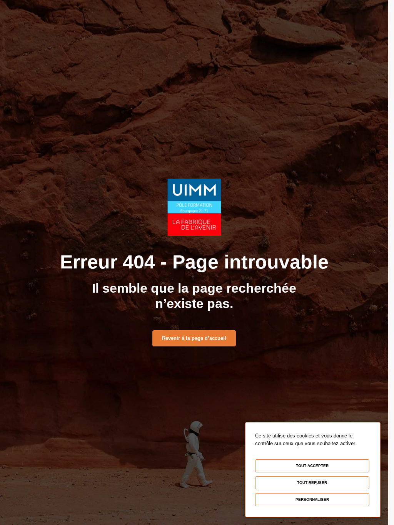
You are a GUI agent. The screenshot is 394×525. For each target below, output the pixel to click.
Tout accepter (312, 466)
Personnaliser (312, 499)
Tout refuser (312, 482)
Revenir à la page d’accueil (194, 338)
